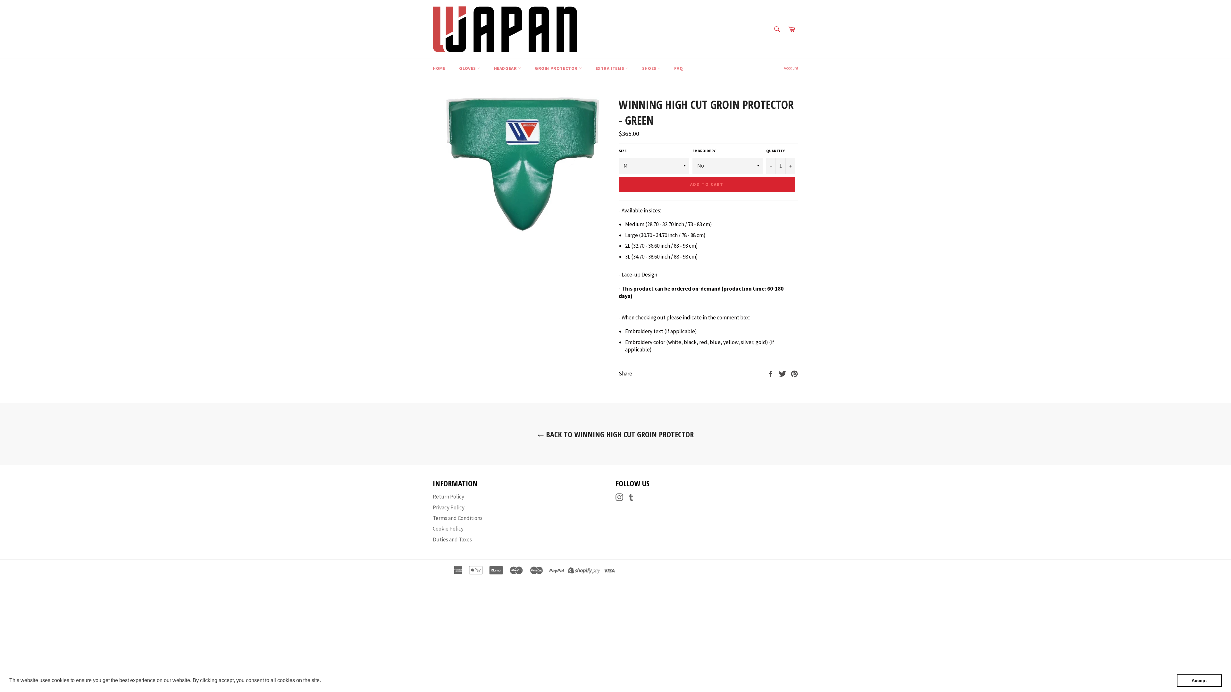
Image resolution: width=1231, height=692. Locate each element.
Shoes (650, 68)
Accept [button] (1199, 680)
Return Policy (448, 496)
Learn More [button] (336, 680)
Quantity (775, 150)
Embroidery (704, 150)
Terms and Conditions (457, 518)
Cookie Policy (448, 528)
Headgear (506, 68)
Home (439, 68)
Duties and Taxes (452, 539)
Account (791, 68)
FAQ (678, 68)
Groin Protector (557, 68)
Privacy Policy (449, 507)
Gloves (468, 68)
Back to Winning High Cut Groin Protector (619, 434)
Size (623, 150)
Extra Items (610, 68)
